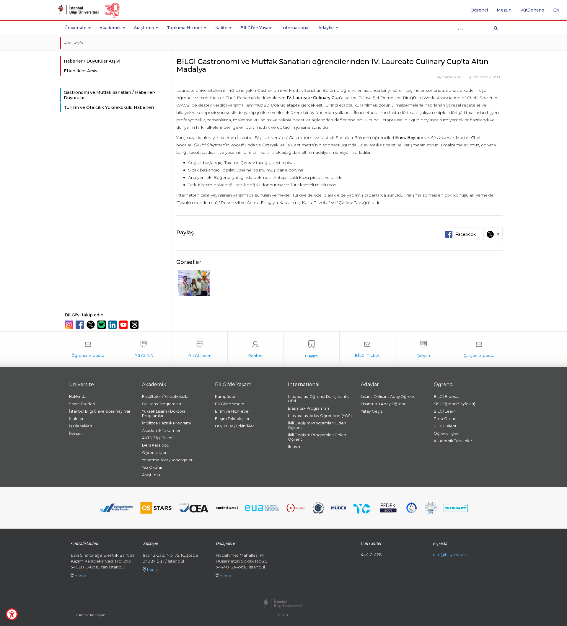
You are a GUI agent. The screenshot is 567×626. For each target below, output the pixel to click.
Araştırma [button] (144, 27)
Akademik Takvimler (161, 430)
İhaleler (76, 418)
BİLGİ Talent (445, 426)
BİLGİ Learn (445, 411)
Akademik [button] (111, 27)
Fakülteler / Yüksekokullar (166, 396)
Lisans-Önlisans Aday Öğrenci (388, 396)
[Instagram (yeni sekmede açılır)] (69, 325)
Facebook (465, 234)
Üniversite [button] (76, 27)
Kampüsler (225, 396)
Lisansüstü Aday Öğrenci (384, 404)
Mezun (504, 10)
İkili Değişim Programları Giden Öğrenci (317, 425)
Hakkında (78, 396)
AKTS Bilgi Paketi (158, 438)
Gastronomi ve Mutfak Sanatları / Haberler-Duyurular (110, 95)
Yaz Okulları (152, 467)
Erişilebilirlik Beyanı (90, 615)
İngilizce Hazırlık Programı (166, 423)
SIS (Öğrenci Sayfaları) (454, 404)
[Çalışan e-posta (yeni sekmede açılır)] (479, 349)
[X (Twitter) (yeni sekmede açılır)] (91, 325)
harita (80, 575)
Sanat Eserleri (82, 404)
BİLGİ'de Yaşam (256, 27)
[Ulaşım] (311, 349)
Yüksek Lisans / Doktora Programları (163, 413)
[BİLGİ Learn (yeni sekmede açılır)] (199, 349)
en (558, 12)
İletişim (76, 433)
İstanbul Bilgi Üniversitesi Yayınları (100, 411)
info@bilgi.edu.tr (449, 554)
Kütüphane (532, 10)
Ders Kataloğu (155, 445)
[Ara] (495, 28)
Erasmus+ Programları (308, 408)
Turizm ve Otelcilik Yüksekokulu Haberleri (109, 107)
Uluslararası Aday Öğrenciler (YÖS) (320, 415)
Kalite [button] (222, 27)
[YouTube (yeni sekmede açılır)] (124, 325)
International (295, 27)
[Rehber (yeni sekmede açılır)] (255, 349)
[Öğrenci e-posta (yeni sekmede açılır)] (88, 349)
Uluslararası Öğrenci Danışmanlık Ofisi (318, 398)
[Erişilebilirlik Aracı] (12, 614)
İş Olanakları (80, 426)
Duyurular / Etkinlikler (234, 426)
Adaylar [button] (326, 27)
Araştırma (151, 475)
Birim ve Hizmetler (232, 411)
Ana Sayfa (73, 42)
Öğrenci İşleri (154, 452)
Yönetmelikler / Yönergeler (167, 460)
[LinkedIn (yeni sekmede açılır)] (113, 325)
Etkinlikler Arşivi (81, 70)
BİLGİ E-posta (447, 396)
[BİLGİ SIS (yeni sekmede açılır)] (144, 349)
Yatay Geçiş (371, 411)
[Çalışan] (423, 349)
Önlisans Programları (161, 404)
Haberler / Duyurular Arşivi (92, 61)
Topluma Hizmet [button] (185, 27)
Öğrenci (479, 10)
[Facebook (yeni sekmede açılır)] (80, 325)
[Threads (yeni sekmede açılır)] (135, 325)
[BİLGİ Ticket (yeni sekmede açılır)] (367, 349)
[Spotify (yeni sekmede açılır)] (102, 325)
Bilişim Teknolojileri (232, 418)
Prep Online (445, 418)
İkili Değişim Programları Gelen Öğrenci (317, 437)
